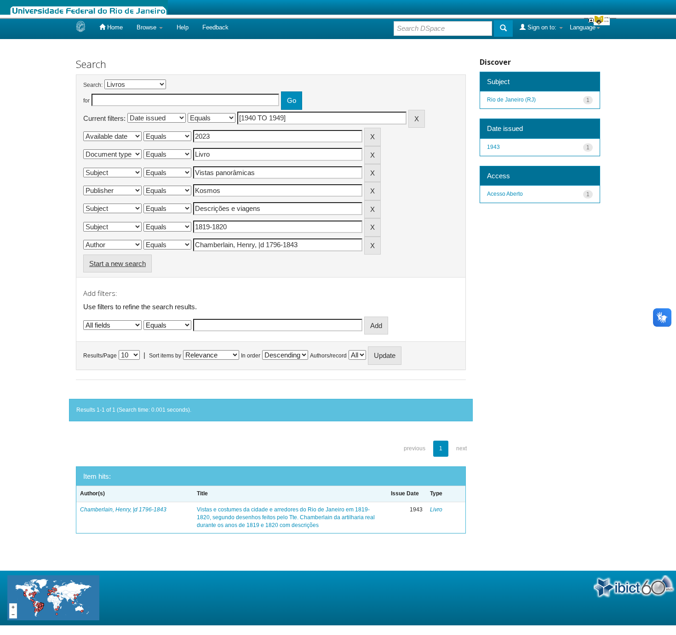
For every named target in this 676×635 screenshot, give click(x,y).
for (86, 100)
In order (250, 355)
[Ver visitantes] (53, 597)
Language (583, 27)
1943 (493, 147)
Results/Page (100, 355)
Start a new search (117, 263)
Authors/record (328, 355)
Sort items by (165, 355)
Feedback (215, 27)
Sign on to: (542, 27)
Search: (93, 85)
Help (183, 27)
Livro (436, 509)
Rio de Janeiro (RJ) (511, 99)
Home (114, 27)
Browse (147, 27)
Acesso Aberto (505, 194)
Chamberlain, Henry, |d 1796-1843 (123, 509)
